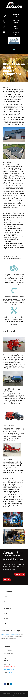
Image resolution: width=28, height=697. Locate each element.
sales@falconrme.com (14, 673)
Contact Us (20, 574)
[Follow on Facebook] (5, 684)
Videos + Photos (7, 599)
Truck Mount (6, 613)
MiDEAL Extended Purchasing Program (10, 634)
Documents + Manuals (8, 601)
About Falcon (6, 594)
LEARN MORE (3, 641)
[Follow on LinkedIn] (11, 684)
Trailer (5, 610)
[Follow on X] (8, 684)
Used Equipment (7, 616)
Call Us (7, 580)
